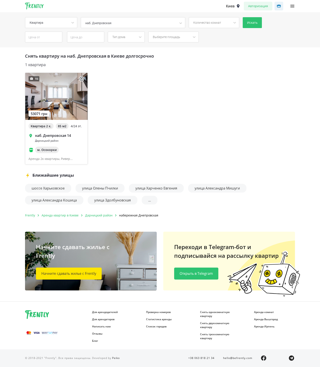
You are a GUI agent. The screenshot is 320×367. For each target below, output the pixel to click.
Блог (95, 341)
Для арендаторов (103, 319)
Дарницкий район (99, 215)
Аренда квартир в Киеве (60, 215)
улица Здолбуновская (112, 200)
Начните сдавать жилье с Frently (68, 273)
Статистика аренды (159, 319)
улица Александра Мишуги (217, 188)
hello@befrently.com (237, 358)
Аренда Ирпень (264, 326)
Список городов (156, 326)
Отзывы (97, 333)
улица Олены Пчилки (100, 188)
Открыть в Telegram (196, 273)
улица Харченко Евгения (156, 188)
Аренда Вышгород (266, 319)
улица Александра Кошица (54, 200)
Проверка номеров (158, 312)
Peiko (116, 358)
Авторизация (258, 6)
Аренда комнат (264, 312)
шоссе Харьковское (48, 188)
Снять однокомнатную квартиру (215, 314)
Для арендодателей (105, 312)
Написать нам (101, 326)
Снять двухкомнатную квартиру (214, 325)
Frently (34, 6)
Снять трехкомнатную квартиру (214, 336)
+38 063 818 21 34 (201, 358)
